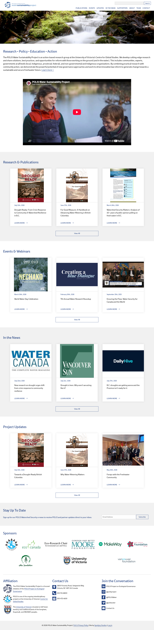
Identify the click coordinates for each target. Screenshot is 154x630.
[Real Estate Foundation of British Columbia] (137, 545)
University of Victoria (23, 607)
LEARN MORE (19, 223)
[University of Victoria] (75, 560)
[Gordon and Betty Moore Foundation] (83, 545)
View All (77, 233)
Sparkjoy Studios (100, 625)
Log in (110, 625)
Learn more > (48, 69)
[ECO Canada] (31, 544)
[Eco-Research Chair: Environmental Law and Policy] (56, 544)
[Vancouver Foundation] (126, 561)
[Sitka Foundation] (26, 561)
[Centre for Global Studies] (11, 544)
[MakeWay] (110, 544)
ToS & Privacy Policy (81, 625)
